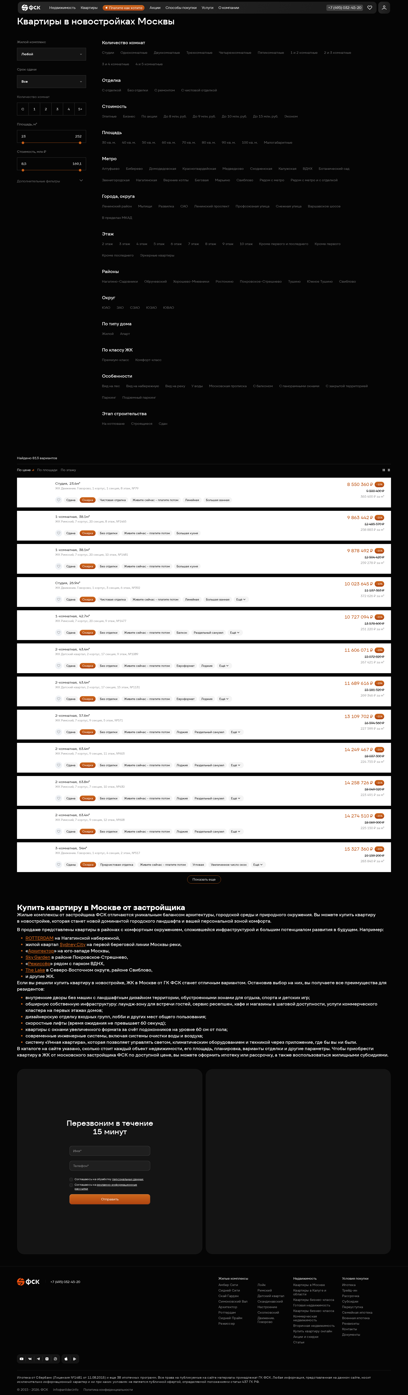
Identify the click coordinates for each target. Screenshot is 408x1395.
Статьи (299, 1342)
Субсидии (350, 1301)
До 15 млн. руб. (265, 116)
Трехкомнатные (199, 52)
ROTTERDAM (40, 938)
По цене (24, 470)
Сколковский (268, 1312)
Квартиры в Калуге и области (309, 1292)
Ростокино (225, 281)
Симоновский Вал (233, 1301)
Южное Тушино (320, 281)
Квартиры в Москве (309, 1285)
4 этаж (141, 244)
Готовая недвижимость (311, 1305)
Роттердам (227, 1312)
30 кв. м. (109, 142)
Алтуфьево (111, 168)
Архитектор (41, 951)
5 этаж (159, 244)
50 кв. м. (149, 142)
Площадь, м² (27, 124)
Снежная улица (289, 206)
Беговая (202, 180)
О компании (228, 7)
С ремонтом (164, 90)
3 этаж (124, 244)
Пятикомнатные (271, 52)
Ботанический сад (334, 168)
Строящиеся (141, 423)
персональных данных (128, 1179)
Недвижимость (62, 7)
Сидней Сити (229, 1290)
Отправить (110, 1199)
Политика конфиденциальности (108, 1390)
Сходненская (261, 168)
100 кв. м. (250, 142)
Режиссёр (39, 963)
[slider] (23, 143)
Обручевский (155, 281)
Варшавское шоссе (324, 206)
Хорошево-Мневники (191, 281)
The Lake (35, 970)
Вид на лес (111, 386)
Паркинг (109, 397)
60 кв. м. (169, 142)
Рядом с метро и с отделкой (314, 180)
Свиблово (245, 180)
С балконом (263, 386)
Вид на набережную (142, 386)
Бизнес (129, 116)
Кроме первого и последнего (283, 244)
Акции (155, 7)
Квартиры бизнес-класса (313, 1300)
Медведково (233, 168)
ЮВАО (168, 307)
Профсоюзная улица (252, 206)
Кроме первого (328, 244)
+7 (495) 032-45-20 (65, 1282)
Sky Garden (38, 957)
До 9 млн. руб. (204, 116)
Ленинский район (117, 206)
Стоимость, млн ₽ (31, 151)
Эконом (291, 116)
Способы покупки (181, 7)
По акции (149, 116)
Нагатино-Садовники (120, 281)
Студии (108, 52)
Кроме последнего (118, 255)
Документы (351, 1335)
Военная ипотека (356, 1318)
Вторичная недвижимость (314, 1326)
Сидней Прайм (230, 1318)
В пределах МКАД (117, 217)
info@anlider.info (65, 1390)
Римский (265, 1290)
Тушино (294, 281)
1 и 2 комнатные (304, 52)
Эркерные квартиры (157, 255)
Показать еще (204, 879)
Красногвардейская (199, 168)
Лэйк (262, 1285)
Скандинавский (270, 1301)
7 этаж (193, 244)
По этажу (68, 470)
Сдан (163, 423)
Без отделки (138, 90)
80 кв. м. (208, 142)
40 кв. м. (129, 142)
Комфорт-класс (148, 360)
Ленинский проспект (211, 206)
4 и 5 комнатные (149, 64)
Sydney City (72, 944)
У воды (197, 386)
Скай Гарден (228, 1296)
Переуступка (352, 1307)
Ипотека (349, 1285)
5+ (80, 109)
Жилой (108, 333)
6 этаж (176, 244)
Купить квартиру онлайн (312, 1331)
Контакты (349, 1329)
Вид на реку (175, 386)
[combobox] (51, 54)
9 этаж (227, 244)
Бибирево (134, 168)
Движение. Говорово (266, 1320)
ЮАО (106, 307)
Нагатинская (146, 180)
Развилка (166, 206)
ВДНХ (307, 168)
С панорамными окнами (299, 386)
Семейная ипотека (357, 1312)
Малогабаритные (278, 142)
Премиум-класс (115, 360)
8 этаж (210, 244)
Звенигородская (116, 180)
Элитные (109, 116)
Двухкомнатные (167, 52)
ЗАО (120, 307)
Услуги (207, 7)
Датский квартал (271, 1296)
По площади (47, 470)
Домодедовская (162, 168)
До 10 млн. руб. (234, 116)
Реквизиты (351, 1323)
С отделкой (111, 90)
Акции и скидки (305, 1337)
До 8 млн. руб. (175, 116)
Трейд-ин (349, 1290)
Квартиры (89, 7)
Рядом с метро (272, 180)
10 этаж (246, 244)
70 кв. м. (189, 142)
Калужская (287, 168)
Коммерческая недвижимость (305, 1318)
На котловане (113, 423)
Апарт (125, 333)
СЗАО (135, 307)
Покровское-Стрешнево (261, 281)
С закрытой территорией (347, 386)
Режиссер (226, 1323)
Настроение (267, 1307)
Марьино (222, 180)
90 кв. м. (228, 142)
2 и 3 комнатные (337, 52)
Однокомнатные (133, 52)
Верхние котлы (175, 180)
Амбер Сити (228, 1285)
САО (184, 206)
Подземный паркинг (139, 397)
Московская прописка (228, 386)
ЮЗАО (151, 307)
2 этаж (107, 244)
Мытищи (145, 206)
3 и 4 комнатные (115, 64)
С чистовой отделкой (199, 90)
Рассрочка (350, 1296)
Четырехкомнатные (235, 52)
